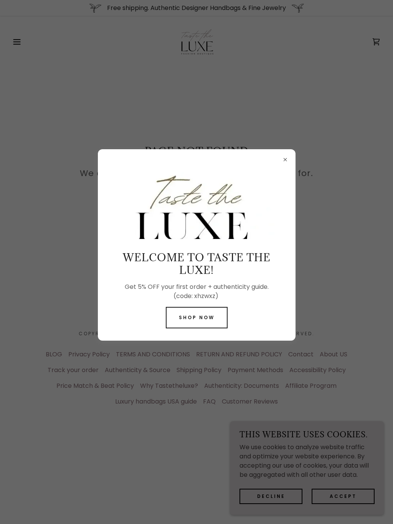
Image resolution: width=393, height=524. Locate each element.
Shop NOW (197, 317)
